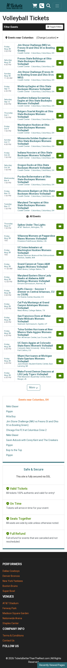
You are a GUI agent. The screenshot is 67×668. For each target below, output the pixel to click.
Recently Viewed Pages (52, 665)
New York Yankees (13, 581)
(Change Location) (46, 37)
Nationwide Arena (12, 618)
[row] (33, 49)
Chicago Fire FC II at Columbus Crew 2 (26, 430)
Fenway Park (9, 608)
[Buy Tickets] (60, 49)
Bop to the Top (14, 450)
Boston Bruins (10, 586)
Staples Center (11, 623)
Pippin (9, 411)
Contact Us (8, 640)
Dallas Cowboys (11, 571)
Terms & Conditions (13, 635)
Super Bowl (9, 591)
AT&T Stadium (11, 603)
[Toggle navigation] (57, 6)
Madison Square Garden (16, 613)
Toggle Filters (55, 27)
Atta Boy (11, 416)
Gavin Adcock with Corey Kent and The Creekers (32, 440)
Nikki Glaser (12, 406)
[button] (48, 6)
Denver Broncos (11, 576)
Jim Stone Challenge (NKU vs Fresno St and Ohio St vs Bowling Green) (32, 423)
